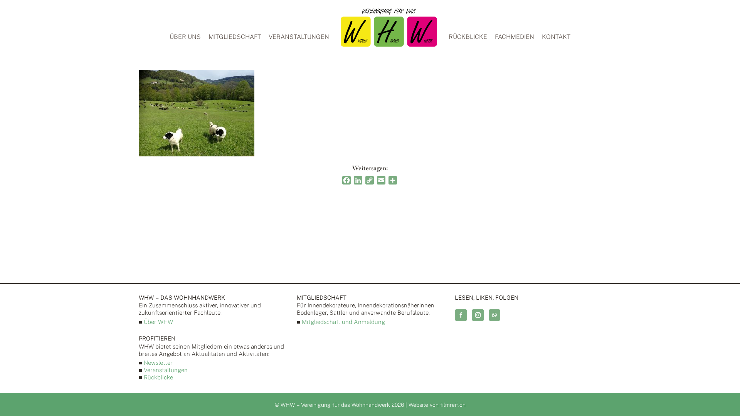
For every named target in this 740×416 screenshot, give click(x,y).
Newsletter (158, 362)
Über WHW (158, 322)
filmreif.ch (453, 405)
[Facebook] (461, 315)
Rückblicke (158, 377)
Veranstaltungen (166, 370)
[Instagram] (478, 315)
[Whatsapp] (494, 315)
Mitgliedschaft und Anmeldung (343, 322)
